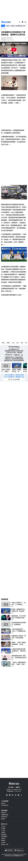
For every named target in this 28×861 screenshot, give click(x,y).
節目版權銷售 (4, 836)
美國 (3, 342)
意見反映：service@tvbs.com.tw (14, 789)
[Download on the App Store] (9, 850)
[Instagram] (15, 795)
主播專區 (3, 832)
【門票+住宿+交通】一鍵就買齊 (14, 352)
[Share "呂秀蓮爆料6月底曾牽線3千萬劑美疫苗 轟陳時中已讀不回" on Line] (22, 22)
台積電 (8, 342)
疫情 (26, 342)
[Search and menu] (25, 22)
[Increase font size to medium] (19, 22)
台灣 (13, 342)
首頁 (2, 29)
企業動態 (3, 828)
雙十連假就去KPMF (14, 349)
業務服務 (3, 840)
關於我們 (3, 803)
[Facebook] (6, 795)
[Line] (9, 795)
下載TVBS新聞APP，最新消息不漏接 (14, 375)
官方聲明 (3, 842)
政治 (5, 29)
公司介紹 (3, 826)
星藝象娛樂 (3, 834)
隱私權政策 (3, 812)
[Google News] (21, 795)
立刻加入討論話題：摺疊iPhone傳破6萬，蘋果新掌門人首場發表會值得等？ (16, 26)
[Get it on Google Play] (19, 850)
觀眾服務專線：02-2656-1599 (14, 791)
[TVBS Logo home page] (6, 22)
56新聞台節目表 (4, 805)
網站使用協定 (4, 816)
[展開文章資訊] (25, 38)
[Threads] (12, 795)
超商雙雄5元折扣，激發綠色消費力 (14, 357)
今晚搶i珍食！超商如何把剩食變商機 (14, 359)
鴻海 (17, 342)
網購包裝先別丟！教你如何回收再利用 (14, 360)
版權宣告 (3, 818)
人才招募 (3, 830)
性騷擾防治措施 (4, 814)
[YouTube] (18, 795)
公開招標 (3, 838)
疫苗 (22, 342)
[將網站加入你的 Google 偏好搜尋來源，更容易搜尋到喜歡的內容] (14, 379)
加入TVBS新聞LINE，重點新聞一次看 (14, 377)
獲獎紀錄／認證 (4, 844)
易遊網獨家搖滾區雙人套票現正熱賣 (14, 351)
